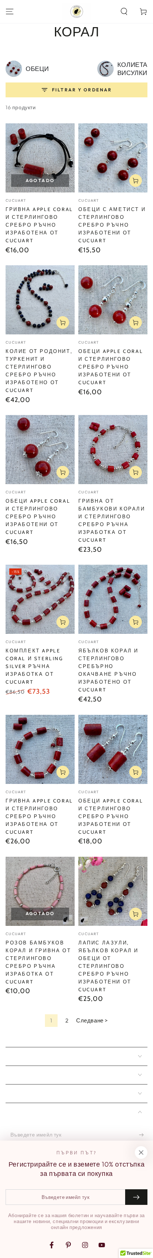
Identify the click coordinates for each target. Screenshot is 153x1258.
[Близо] (141, 1152)
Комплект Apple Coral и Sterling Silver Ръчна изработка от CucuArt (35, 666)
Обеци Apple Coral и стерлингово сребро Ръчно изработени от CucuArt (110, 366)
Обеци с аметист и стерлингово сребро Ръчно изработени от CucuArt (112, 224)
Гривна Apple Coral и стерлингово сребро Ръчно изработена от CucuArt (39, 224)
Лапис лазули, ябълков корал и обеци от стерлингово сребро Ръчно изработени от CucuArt (108, 966)
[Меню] (9, 11)
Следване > (92, 1020)
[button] (124, 11)
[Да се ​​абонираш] (143, 1135)
